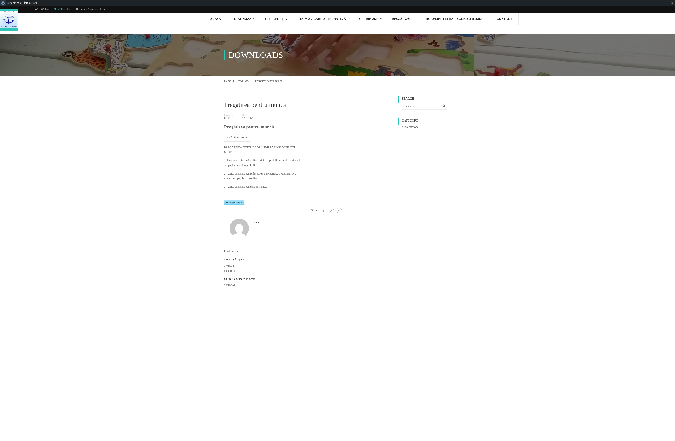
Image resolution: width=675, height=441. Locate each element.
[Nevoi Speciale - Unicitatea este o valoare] (9, 20)
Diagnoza (243, 19)
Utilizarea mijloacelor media (239, 278)
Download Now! (234, 202)
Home (227, 80)
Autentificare (14, 2)
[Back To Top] (660, 424)
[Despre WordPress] (3, 3)
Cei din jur (368, 19)
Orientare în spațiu (234, 259)
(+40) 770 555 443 (61, 9)
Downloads (243, 80)
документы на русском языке (454, 19)
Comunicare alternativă (323, 19)
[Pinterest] (339, 210)
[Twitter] (331, 210)
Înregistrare (30, 2)
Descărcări (402, 19)
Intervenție (276, 19)
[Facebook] (323, 210)
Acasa (215, 19)
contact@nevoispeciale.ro (92, 9)
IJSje (227, 118)
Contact (504, 19)
